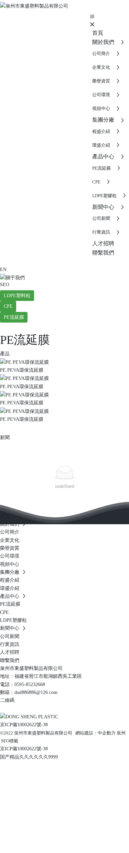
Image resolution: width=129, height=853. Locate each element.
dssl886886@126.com (35, 692)
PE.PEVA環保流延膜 (21, 370)
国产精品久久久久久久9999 (29, 757)
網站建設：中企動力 (96, 733)
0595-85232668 (29, 684)
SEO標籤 (9, 740)
